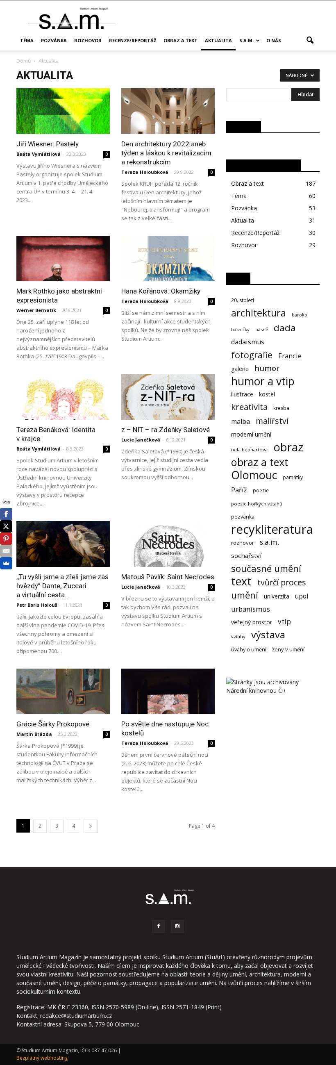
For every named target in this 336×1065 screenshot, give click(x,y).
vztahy (238, 636)
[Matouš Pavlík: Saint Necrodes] (168, 544)
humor (266, 368)
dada (285, 327)
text (241, 581)
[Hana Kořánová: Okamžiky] (168, 259)
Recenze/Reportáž (132, 40)
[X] (6, 526)
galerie (240, 369)
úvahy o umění (248, 649)
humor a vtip (263, 381)
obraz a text (259, 462)
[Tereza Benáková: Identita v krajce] (63, 397)
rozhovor (242, 542)
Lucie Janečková (140, 440)
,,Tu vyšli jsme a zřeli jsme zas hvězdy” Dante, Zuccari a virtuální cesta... (62, 586)
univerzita (276, 596)
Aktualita (218, 40)
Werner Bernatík (36, 310)
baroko (299, 315)
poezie (261, 490)
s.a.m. (246, 40)
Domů (23, 60)
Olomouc (254, 475)
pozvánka (242, 516)
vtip (284, 621)
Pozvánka (54, 40)
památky (293, 477)
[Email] (6, 551)
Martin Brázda (34, 734)
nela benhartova (249, 449)
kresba (281, 408)
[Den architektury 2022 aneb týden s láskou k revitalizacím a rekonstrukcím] (168, 111)
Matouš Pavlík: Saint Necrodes (167, 577)
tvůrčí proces (281, 582)
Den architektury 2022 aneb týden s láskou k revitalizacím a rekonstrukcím (166, 153)
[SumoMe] (6, 563)
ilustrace (242, 394)
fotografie (251, 354)
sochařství (246, 555)
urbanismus (250, 609)
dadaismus (247, 342)
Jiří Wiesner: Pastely (47, 144)
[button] (310, 40)
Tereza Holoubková (144, 172)
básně (261, 329)
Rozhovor (88, 40)
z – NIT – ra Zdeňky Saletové (165, 430)
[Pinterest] (6, 538)
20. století (242, 300)
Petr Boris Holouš (36, 605)
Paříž (239, 490)
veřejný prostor (251, 622)
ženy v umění (288, 649)
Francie (290, 355)
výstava (268, 634)
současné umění (266, 568)
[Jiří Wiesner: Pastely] (63, 111)
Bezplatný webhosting (42, 1057)
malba (240, 421)
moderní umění (251, 434)
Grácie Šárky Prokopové (52, 724)
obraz (288, 447)
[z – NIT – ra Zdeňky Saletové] (168, 397)
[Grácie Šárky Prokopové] (63, 692)
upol (301, 596)
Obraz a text (180, 40)
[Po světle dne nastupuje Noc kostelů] (168, 692)
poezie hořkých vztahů (256, 504)
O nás (273, 40)
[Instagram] (177, 926)
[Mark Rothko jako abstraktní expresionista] (63, 259)
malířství (272, 420)
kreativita (249, 407)
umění (244, 595)
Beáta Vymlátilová (38, 154)
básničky (240, 329)
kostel (267, 394)
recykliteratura (272, 529)
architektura (258, 313)
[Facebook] (158, 926)
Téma (27, 40)
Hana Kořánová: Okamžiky (160, 291)
